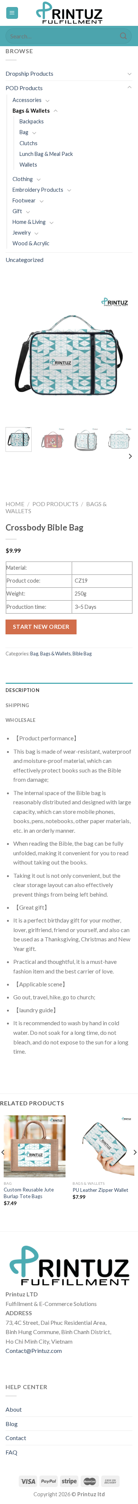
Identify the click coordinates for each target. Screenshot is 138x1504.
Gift (17, 211)
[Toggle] (129, 73)
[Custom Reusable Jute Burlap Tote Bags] (35, 1146)
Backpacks (32, 121)
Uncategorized (24, 259)
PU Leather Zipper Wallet (100, 1190)
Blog (12, 1423)
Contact (16, 1437)
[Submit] (123, 36)
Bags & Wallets (31, 111)
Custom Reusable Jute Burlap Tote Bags (29, 1193)
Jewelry (22, 232)
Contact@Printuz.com (34, 1350)
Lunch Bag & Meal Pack (46, 154)
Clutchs (29, 143)
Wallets (28, 164)
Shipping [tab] (17, 705)
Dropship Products (29, 73)
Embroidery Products (38, 190)
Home (15, 503)
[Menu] (12, 13)
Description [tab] (22, 690)
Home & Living (29, 222)
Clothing (23, 179)
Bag (24, 132)
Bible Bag (82, 653)
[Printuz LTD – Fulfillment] (69, 13)
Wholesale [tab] (20, 720)
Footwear (24, 200)
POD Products (24, 87)
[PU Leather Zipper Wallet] (103, 1146)
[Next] (120, 358)
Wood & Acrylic (31, 243)
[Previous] (17, 358)
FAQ (11, 1452)
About (14, 1409)
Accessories (27, 100)
